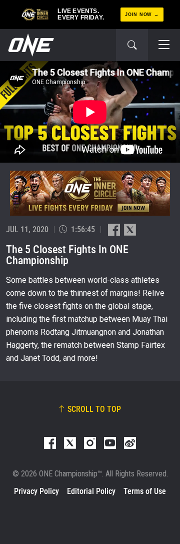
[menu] (164, 45)
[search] (132, 45)
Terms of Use (145, 491)
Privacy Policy (36, 491)
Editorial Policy (91, 491)
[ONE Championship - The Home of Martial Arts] (30, 45)
